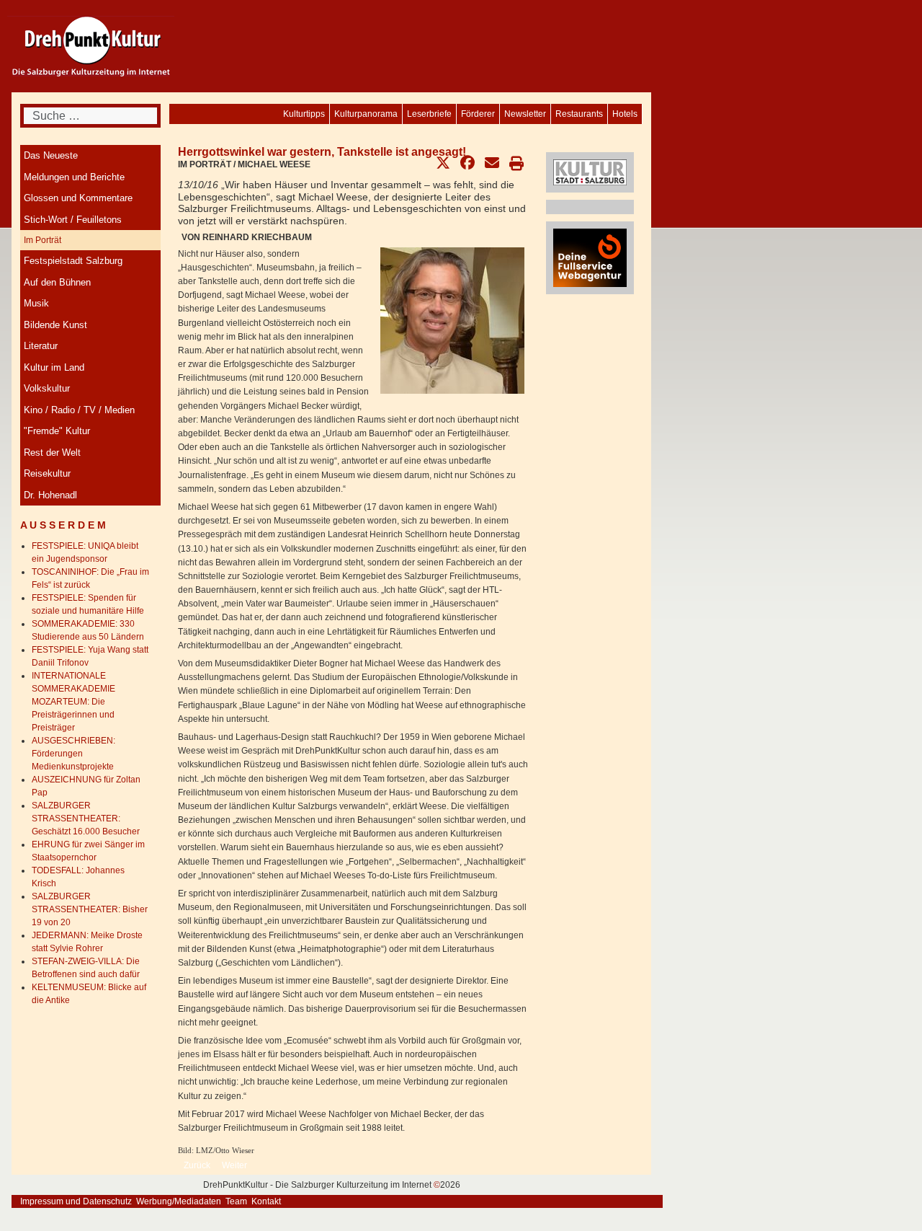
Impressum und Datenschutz (76, 1201)
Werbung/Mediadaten (178, 1201)
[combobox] (90, 115)
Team (236, 1201)
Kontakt (266, 1201)
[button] (443, 163)
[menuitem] (625, 114)
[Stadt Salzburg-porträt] (590, 172)
